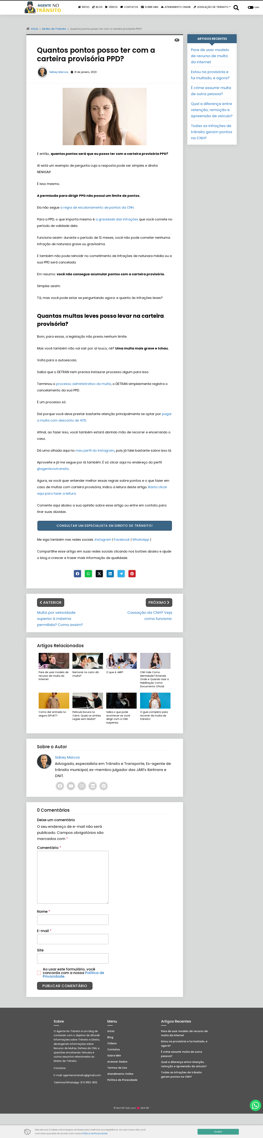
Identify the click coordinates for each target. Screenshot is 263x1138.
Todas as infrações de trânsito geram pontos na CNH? (211, 132)
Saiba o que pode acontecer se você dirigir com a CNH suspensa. (118, 717)
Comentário (49, 847)
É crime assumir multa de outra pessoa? (181, 1054)
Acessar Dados (117, 1061)
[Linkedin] (110, 573)
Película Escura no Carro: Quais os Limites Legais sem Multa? (86, 715)
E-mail (44, 930)
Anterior (52, 602)
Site (40, 950)
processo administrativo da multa (83, 384)
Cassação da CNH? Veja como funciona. (149, 615)
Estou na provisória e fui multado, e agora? (184, 1043)
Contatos (113, 1049)
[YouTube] (70, 786)
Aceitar (218, 1131)
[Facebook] (77, 573)
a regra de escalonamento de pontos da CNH (97, 207)
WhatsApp (140, 539)
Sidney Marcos (58, 72)
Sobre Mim (114, 1055)
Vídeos (112, 1043)
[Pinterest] (132, 573)
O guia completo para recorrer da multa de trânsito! (154, 715)
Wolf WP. (145, 1108)
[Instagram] (81, 786)
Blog (110, 1037)
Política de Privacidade (122, 1080)
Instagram (103, 539)
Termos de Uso (117, 1068)
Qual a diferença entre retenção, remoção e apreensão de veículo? (212, 109)
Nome (43, 911)
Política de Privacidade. (95, 1133)
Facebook (122, 539)
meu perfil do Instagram (95, 450)
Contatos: (60, 1068)
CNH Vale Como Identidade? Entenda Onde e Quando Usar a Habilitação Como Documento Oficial (154, 679)
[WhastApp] (88, 573)
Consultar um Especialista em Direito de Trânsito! (105, 525)
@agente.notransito (53, 468)
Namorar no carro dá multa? (85, 674)
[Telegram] (121, 573)
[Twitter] (99, 573)
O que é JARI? (114, 672)
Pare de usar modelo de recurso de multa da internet (54, 676)
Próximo (157, 602)
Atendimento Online (120, 1074)
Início (34, 29)
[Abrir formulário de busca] (236, 7)
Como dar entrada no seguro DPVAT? (52, 713)
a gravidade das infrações (117, 219)
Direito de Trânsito (54, 29)
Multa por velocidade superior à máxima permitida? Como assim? (60, 618)
